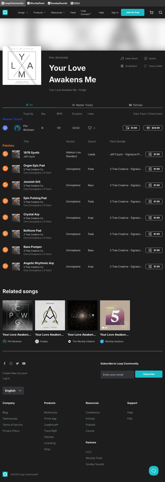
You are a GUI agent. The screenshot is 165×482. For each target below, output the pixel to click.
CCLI (89, 451)
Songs (21, 12)
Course (90, 430)
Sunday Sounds (95, 464)
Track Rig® (50, 430)
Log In (6, 378)
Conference (93, 412)
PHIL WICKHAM (58, 57)
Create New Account (15, 373)
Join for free (132, 12)
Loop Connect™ (86, 12)
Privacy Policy (11, 430)
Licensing (49, 443)
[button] (7, 127)
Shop (47, 449)
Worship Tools (94, 458)
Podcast (90, 424)
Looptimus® (51, 424)
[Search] (160, 12)
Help (101, 12)
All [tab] (31, 104)
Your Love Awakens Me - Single (67, 89)
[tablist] (82, 105)
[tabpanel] (82, 193)
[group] (131, 127)
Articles (90, 418)
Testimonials (10, 418)
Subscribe (149, 374)
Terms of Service (13, 424)
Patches (49, 437)
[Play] (5, 127)
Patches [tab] (137, 105)
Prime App (50, 418)
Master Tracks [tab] (84, 105)
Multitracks (50, 412)
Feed (73, 12)
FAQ (129, 418)
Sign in (115, 12)
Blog (5, 412)
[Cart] (151, 12)
